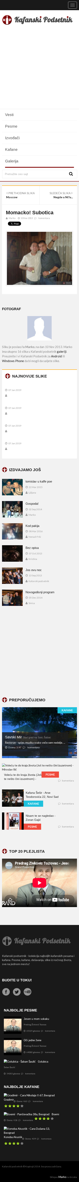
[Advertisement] (39, 67)
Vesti (9, 115)
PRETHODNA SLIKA (21, 193)
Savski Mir (28, 737)
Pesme (11, 126)
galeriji (61, 351)
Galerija (11, 161)
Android (56, 356)
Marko (62, 1177)
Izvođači (12, 138)
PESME (50, 774)
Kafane (11, 149)
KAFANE (67, 710)
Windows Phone (13, 361)
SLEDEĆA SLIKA (60, 193)
